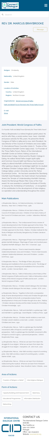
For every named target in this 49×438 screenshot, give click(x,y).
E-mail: (6, 110)
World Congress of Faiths (24, 101)
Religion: (7, 70)
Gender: (7, 82)
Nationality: (8, 76)
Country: (9, 92)
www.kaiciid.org (35, 434)
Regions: (9, 95)
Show (6, 113)
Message (40, 29)
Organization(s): (9, 101)
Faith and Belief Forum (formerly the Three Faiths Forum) (23, 104)
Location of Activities (11, 88)
